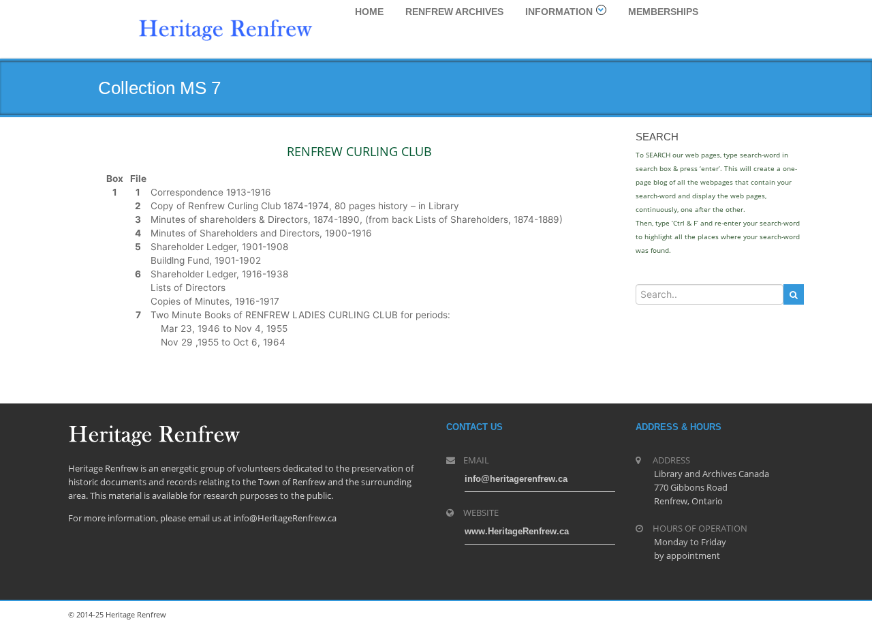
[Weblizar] (225, 28)
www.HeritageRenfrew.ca (517, 531)
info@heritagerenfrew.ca (516, 479)
